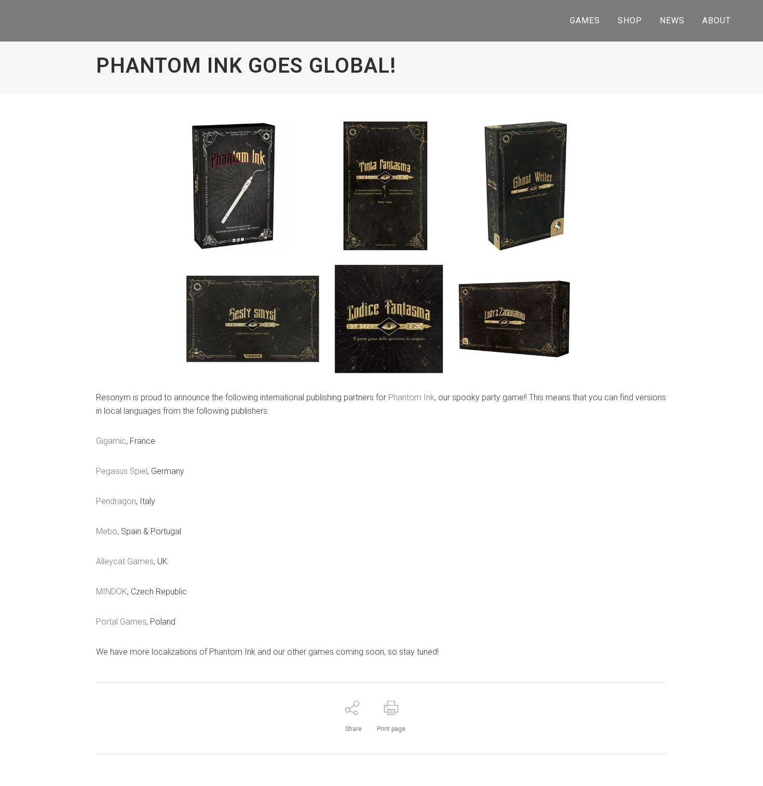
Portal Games (121, 622)
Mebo (106, 531)
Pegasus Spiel (121, 471)
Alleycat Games (125, 561)
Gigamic (111, 441)
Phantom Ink (411, 397)
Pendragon (116, 501)
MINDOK (111, 592)
